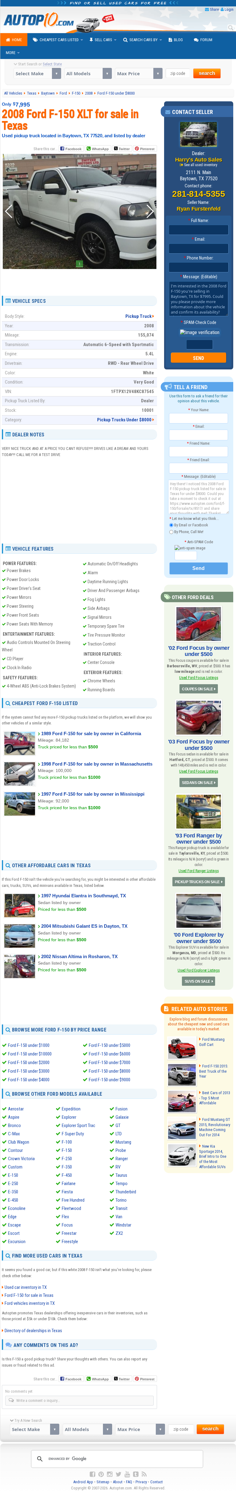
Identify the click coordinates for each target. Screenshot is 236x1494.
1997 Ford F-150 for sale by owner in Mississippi (92, 794)
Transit (122, 1208)
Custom (15, 1167)
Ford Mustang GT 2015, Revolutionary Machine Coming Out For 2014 (214, 1127)
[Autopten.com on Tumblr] (136, 1474)
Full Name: (198, 220)
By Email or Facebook (190, 525)
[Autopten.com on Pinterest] (101, 1474)
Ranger (122, 1158)
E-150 (13, 1175)
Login (229, 9)
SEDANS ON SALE (197, 783)
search (207, 73)
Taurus (121, 1175)
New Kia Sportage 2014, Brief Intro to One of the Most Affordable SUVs (212, 1156)
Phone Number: (199, 258)
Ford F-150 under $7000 (109, 1062)
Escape (14, 1225)
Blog (178, 39)
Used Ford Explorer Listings (199, 970)
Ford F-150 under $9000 (109, 1079)
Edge (12, 1216)
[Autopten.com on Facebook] (92, 1474)
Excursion (17, 1241)
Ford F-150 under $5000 (109, 1045)
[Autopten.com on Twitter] (118, 1474)
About (118, 1482)
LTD (119, 1134)
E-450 (13, 1200)
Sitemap (102, 1482)
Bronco (14, 1125)
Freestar (69, 1233)
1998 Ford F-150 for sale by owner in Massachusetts (96, 764)
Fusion (122, 1109)
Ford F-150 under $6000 (109, 1054)
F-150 (67, 1150)
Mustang (123, 1142)
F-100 (67, 1142)
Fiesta (67, 1192)
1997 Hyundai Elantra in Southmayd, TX (83, 895)
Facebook (73, 149)
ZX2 (119, 1233)
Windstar (123, 1225)
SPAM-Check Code (198, 322)
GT (118, 1125)
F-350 (67, 1167)
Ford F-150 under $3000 (28, 1071)
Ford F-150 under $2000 (28, 1062)
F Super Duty (73, 1134)
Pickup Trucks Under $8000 (124, 420)
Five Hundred (73, 1200)
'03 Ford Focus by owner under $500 (199, 745)
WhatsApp (100, 149)
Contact (156, 1482)
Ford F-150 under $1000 (28, 1045)
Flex (65, 1216)
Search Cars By (143, 39)
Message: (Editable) (198, 276)
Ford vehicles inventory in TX (30, 1303)
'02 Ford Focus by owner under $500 (199, 651)
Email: (198, 239)
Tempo (122, 1183)
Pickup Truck (138, 316)
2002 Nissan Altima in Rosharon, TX (79, 956)
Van (119, 1216)
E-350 (13, 1192)
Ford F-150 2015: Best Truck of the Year (213, 1071)
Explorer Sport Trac (78, 1125)
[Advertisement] (79, 280)
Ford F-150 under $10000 (30, 1054)
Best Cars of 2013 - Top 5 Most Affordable (214, 1098)
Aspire (13, 1117)
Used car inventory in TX (26, 1287)
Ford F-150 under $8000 (109, 1071)
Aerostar (16, 1109)
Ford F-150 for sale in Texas (29, 1295)
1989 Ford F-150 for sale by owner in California (91, 733)
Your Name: (198, 410)
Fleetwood (71, 1208)
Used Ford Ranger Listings (198, 870)
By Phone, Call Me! (188, 531)
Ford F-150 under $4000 (28, 1079)
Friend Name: (198, 443)
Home (17, 39)
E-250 (13, 1183)
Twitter (124, 149)
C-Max (14, 1134)
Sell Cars (103, 39)
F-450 (67, 1175)
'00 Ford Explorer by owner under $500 (199, 938)
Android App (83, 1482)
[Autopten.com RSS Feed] (144, 1474)
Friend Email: (198, 460)
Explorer (69, 1117)
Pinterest (147, 149)
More (10, 52)
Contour (15, 1150)
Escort (14, 1233)
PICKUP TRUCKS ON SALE (197, 882)
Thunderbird (126, 1192)
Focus (67, 1225)
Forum (206, 39)
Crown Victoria (21, 1158)
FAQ (129, 1482)
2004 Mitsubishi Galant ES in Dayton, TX (84, 926)
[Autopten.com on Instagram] (109, 1474)
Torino (121, 1200)
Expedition (71, 1109)
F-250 (67, 1158)
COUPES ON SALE (197, 689)
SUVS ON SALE (197, 981)
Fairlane (69, 1183)
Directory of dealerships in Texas (33, 1330)
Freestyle (70, 1241)
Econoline (17, 1208)
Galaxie (122, 1117)
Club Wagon (18, 1142)
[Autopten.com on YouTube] (127, 1474)
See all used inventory (200, 165)
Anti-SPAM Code (198, 542)
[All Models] (88, 73)
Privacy (141, 1482)
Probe (121, 1150)
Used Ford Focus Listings (198, 677)
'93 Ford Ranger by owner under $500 (198, 839)
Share (214, 9)
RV (118, 1167)
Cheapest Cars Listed (59, 39)
